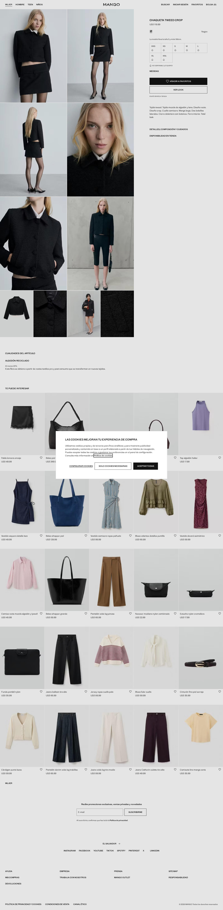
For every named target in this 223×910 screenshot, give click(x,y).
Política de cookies (103, 455)
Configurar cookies (81, 466)
